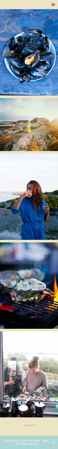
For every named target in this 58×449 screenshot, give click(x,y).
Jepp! (45, 440)
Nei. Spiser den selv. (27, 443)
